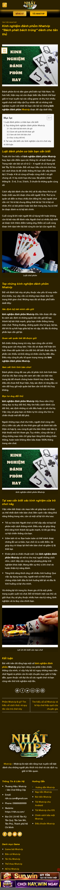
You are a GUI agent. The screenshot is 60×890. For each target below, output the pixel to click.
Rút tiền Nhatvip (43, 796)
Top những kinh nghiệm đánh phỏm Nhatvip (25, 125)
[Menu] (4, 4)
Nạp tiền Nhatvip (43, 791)
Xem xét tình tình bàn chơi (20, 134)
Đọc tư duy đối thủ (17, 137)
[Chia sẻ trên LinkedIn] (42, 690)
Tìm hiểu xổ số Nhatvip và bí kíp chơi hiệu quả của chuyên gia (45, 705)
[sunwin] (30, 876)
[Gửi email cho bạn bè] (32, 690)
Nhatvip (26, 109)
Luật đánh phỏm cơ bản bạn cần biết (21, 122)
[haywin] (30, 884)
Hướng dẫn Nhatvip (45, 787)
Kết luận (9, 144)
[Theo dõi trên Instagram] (9, 834)
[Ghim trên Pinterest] (37, 690)
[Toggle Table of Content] (48, 117)
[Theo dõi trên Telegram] (19, 834)
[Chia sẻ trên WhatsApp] (17, 690)
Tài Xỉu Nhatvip (12, 858)
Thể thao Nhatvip (13, 863)
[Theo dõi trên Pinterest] (14, 834)
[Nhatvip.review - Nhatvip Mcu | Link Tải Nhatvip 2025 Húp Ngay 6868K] (30, 5)
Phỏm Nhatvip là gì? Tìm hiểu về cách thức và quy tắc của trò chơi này (14, 705)
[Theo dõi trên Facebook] (4, 834)
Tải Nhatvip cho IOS (45, 809)
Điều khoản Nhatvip (45, 823)
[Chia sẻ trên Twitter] (27, 690)
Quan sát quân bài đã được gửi (22, 131)
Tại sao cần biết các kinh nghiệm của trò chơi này (28, 141)
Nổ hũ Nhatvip (12, 868)
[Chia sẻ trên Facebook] (22, 690)
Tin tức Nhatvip (9, 22)
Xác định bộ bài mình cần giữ (21, 128)
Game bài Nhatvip (14, 848)
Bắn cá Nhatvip (12, 853)
